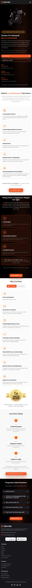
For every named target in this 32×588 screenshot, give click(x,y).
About (2, 553)
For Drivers (3, 567)
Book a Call (16, 190)
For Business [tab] (12, 286)
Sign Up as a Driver (8, 60)
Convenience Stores (6, 563)
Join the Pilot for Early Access (15, 473)
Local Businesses (5, 565)
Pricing (2, 548)
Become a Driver (5, 575)
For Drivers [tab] (22, 286)
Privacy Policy (4, 557)
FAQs (2, 552)
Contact (3, 550)
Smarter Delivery (5, 577)
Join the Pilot (6, 56)
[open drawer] (30, 2)
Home (2, 546)
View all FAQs (15, 518)
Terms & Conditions (6, 555)
